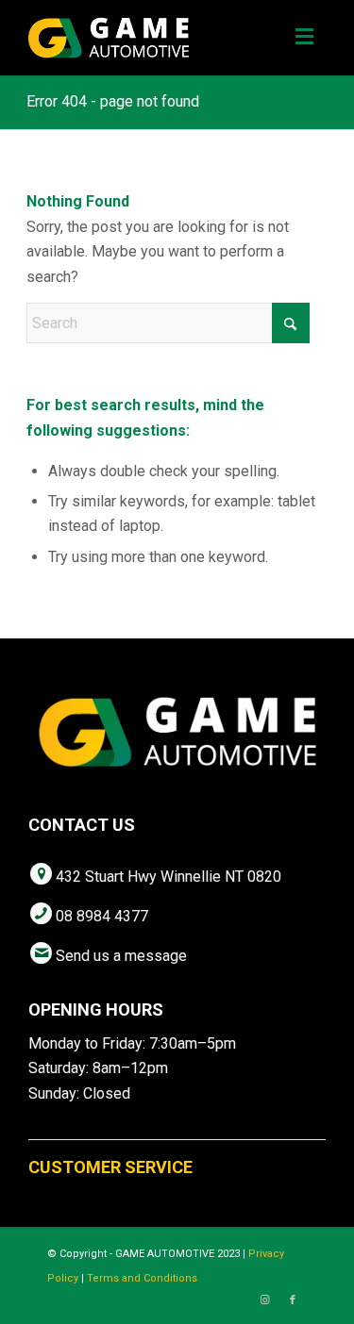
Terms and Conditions (142, 1278)
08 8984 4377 (102, 916)
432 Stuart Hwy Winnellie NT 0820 (168, 876)
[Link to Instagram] (264, 1300)
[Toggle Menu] (304, 37)
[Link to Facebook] (292, 1300)
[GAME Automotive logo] (146, 37)
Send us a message (121, 956)
